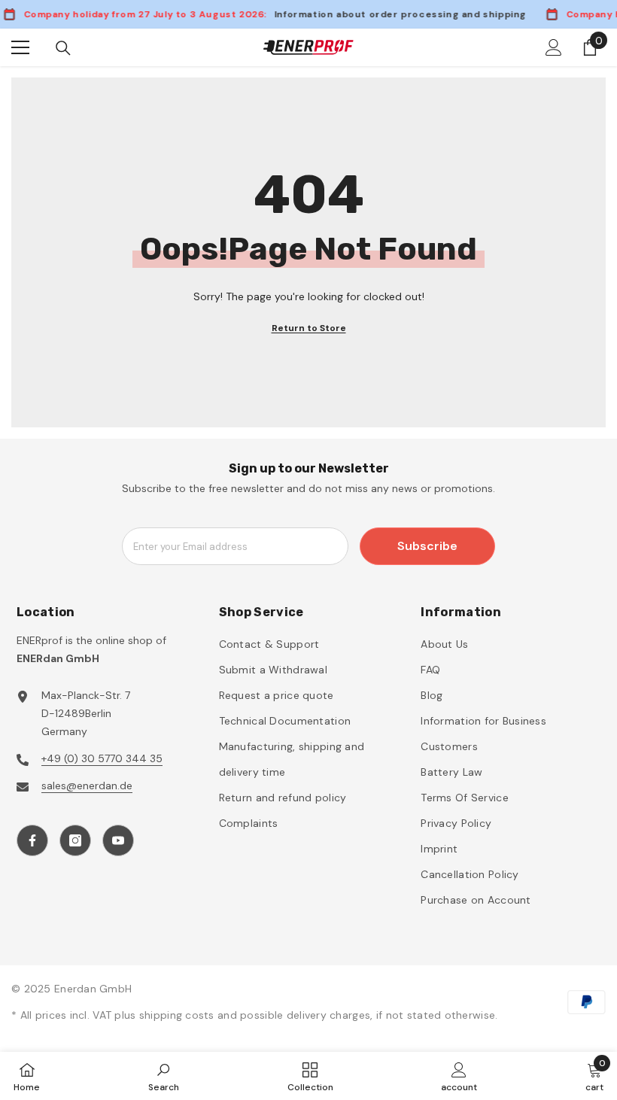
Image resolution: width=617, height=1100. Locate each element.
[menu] (20, 47)
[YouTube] (118, 840)
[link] (164, 1076)
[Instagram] (75, 840)
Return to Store (309, 328)
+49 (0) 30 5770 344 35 (102, 758)
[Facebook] (32, 840)
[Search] (63, 48)
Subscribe (427, 546)
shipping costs (178, 1015)
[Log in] (554, 47)
